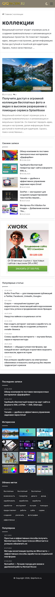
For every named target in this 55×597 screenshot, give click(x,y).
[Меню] (51, 5)
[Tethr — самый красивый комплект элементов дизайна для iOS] (27, 444)
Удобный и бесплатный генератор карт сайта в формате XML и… (36, 168)
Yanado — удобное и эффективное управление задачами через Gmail (32, 181)
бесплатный (22, 491)
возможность (9, 496)
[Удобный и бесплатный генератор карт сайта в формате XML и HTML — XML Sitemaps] (10, 168)
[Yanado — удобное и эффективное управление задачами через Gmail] (10, 182)
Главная (8, 14)
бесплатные (9, 491)
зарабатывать (9, 501)
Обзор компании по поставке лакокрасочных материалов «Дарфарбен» (34, 154)
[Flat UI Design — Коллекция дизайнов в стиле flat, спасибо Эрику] (45, 457)
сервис (42, 510)
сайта (32, 510)
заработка (36, 501)
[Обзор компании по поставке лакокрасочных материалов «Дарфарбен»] (10, 155)
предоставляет (10, 510)
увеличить (19, 515)
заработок (8, 505)
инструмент (21, 505)
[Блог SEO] (13, 3)
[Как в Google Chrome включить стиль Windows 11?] (27, 432)
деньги (34, 496)
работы (23, 510)
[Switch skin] (46, 5)
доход (43, 496)
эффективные (9, 520)
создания (7, 515)
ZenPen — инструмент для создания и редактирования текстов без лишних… (33, 195)
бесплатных (36, 491)
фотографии (33, 515)
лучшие (33, 505)
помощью (44, 505)
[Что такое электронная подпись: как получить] (27, 469)
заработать (23, 501)
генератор (23, 496)
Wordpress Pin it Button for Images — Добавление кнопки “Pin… (34, 208)
